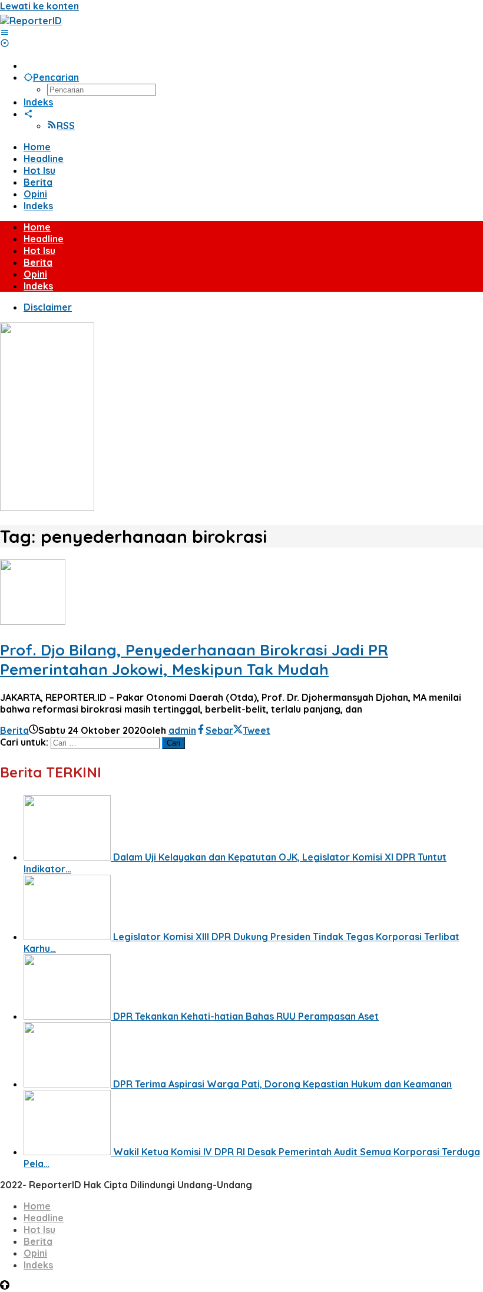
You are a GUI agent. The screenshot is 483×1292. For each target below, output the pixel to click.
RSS (66, 125)
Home (37, 1206)
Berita (14, 730)
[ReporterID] (31, 21)
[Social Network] (28, 114)
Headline (44, 1218)
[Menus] (4, 32)
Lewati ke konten (39, 6)
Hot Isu (39, 1229)
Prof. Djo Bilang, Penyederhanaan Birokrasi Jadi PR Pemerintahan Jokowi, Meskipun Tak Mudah (194, 659)
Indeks (38, 1265)
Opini (35, 1253)
